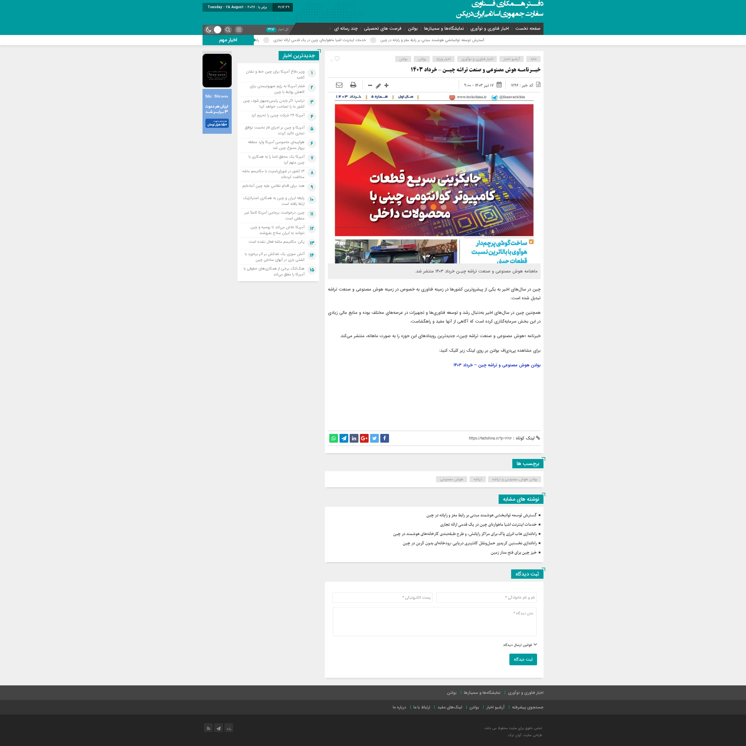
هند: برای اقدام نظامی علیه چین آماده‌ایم (273, 186)
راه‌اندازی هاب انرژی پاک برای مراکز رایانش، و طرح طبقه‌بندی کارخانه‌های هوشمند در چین (465, 534)
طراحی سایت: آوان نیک (525, 735)
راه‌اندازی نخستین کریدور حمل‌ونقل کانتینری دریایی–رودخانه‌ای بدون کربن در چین (470, 543)
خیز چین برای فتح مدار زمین (514, 553)
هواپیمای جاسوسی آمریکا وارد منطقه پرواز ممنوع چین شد (276, 145)
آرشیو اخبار (512, 59)
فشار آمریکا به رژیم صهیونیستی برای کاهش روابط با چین (277, 89)
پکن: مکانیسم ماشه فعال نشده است (277, 242)
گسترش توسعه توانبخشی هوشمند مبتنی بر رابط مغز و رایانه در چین (477, 40)
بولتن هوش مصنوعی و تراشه (514, 479)
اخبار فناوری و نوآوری (489, 28)
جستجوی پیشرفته (527, 707)
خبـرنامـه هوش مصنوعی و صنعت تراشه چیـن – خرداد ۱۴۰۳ (476, 70)
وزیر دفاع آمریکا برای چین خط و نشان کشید (275, 74)
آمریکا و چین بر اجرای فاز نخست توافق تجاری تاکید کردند (275, 130)
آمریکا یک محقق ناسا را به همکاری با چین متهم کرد (277, 160)
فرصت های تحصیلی (383, 28)
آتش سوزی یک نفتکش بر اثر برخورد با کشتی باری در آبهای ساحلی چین (275, 257)
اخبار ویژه (444, 59)
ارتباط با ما (422, 707)
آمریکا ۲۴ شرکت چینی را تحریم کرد (278, 115)
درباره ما (399, 707)
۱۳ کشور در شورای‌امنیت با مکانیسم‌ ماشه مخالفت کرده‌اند (273, 174)
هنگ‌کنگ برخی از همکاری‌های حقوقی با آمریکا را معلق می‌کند (274, 271)
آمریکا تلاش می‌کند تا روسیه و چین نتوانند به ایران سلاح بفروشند (277, 230)
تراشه (478, 479)
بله (229, 729)
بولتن (413, 28)
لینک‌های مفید (449, 707)
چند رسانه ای (346, 28)
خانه (533, 59)
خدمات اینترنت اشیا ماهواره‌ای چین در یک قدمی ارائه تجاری (364, 40)
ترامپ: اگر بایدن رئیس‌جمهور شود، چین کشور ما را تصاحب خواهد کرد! (274, 104)
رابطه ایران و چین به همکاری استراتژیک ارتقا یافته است (274, 201)
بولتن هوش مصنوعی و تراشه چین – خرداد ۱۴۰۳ (497, 365)
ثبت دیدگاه (523, 659)
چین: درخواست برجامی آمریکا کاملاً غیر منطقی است (274, 215)
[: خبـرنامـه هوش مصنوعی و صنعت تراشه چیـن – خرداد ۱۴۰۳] (339, 85)
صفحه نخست (528, 28)
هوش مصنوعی (451, 479)
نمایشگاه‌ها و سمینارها (444, 28)
